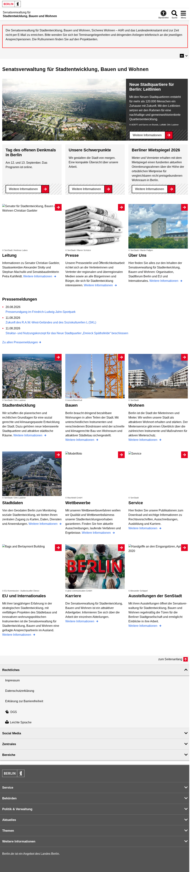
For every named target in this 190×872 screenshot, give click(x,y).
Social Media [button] (11, 733)
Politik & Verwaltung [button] (17, 809)
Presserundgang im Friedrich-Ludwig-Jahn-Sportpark (41, 311)
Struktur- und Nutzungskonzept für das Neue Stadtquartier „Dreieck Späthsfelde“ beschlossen (67, 333)
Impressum (12, 680)
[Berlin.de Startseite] (11, 4)
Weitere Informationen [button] (18, 841)
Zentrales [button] (9, 744)
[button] (184, 56)
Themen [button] (8, 830)
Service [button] (7, 787)
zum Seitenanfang (170, 659)
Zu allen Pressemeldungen (20, 342)
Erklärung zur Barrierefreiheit (24, 701)
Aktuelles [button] (9, 820)
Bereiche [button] (8, 755)
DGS (13, 712)
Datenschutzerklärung (19, 690)
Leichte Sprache (21, 722)
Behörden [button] (9, 798)
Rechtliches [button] (10, 670)
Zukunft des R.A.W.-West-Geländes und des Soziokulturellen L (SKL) (51, 322)
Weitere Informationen (147, 135)
